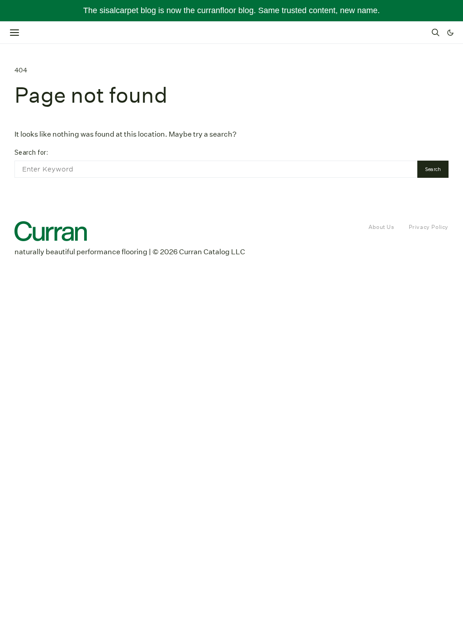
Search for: (31, 152)
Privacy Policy (429, 227)
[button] (450, 32)
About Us (381, 227)
